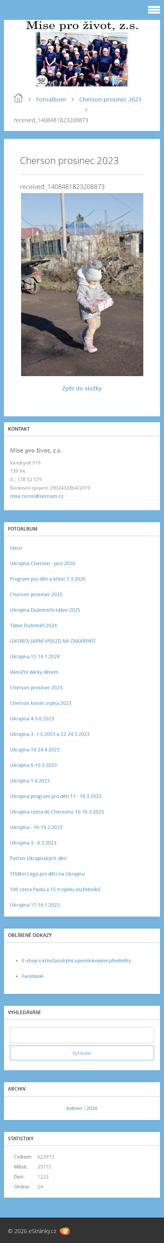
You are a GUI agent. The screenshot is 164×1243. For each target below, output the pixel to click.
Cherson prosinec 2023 (110, 99)
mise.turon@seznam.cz (36, 496)
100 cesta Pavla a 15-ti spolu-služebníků (55, 889)
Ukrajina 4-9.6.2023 (32, 718)
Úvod (18, 98)
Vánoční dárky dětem (34, 672)
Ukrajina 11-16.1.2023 (35, 905)
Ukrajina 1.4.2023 (30, 780)
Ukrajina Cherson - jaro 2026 (42, 563)
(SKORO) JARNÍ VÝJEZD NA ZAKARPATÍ (53, 641)
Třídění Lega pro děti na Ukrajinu (47, 873)
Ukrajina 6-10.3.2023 (33, 765)
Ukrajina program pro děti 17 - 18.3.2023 (56, 796)
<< (18, 1108)
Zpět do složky (82, 388)
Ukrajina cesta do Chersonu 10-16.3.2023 (57, 811)
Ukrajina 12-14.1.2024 (35, 656)
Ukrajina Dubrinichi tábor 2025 (45, 610)
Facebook (32, 976)
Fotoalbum (51, 99)
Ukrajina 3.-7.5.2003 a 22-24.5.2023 (50, 734)
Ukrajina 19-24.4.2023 (35, 749)
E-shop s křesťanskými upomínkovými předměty (76, 960)
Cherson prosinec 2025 (36, 594)
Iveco (16, 547)
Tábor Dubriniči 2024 (33, 625)
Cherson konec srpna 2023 (40, 703)
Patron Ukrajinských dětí (38, 858)
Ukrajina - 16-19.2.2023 (36, 827)
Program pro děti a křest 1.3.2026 (48, 579)
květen (74, 1108)
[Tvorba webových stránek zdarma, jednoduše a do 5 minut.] (65, 1231)
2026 (92, 1108)
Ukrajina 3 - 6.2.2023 (33, 842)
